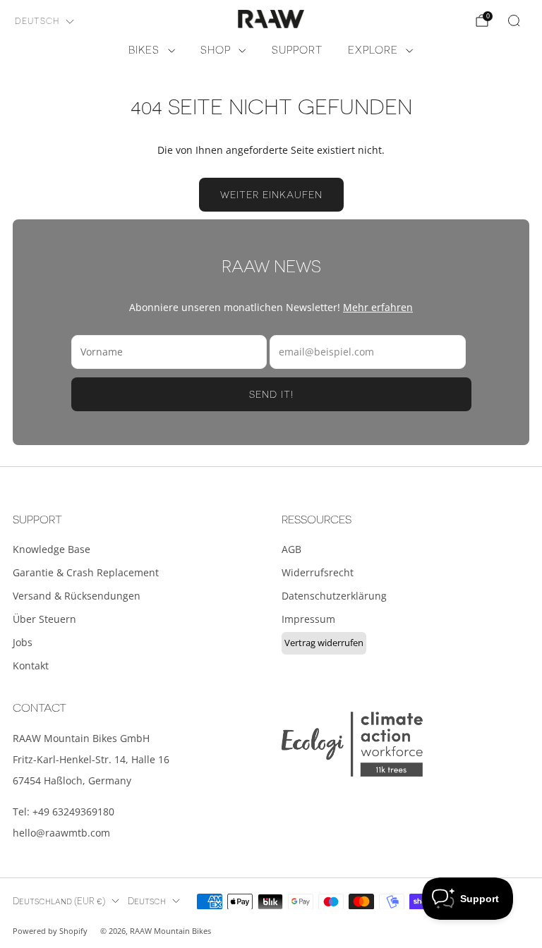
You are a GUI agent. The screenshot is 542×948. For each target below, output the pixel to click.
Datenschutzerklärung (334, 595)
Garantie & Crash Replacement (86, 572)
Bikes (143, 50)
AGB (291, 549)
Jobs (22, 642)
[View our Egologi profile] (352, 744)
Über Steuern (44, 619)
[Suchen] (514, 20)
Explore (373, 50)
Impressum (308, 619)
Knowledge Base (51, 549)
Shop (215, 50)
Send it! (271, 394)
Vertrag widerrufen (323, 642)
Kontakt (31, 665)
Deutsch (37, 21)
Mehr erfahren (378, 307)
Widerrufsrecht (318, 572)
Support (297, 50)
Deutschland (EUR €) (59, 901)
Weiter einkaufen (271, 195)
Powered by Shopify (50, 930)
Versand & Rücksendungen (76, 595)
